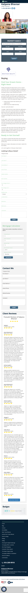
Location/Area (4, 196)
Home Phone (4, 169)
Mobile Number (4, 174)
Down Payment (7, 238)
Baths (20, 51)
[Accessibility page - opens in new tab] (11, 584)
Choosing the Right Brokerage (8, 542)
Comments (3, 210)
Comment (5, 298)
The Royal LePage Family (7, 551)
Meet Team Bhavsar (6, 532)
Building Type (4, 192)
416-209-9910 (7, 8)
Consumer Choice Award (7, 549)
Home (3, 523)
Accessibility (4, 530)
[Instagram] (14, 8)
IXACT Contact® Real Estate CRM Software (16, 579)
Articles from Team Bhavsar (8, 534)
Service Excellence (6, 555)
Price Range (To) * (5, 187)
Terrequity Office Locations (8, 545)
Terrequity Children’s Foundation (9, 553)
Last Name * (4, 160)
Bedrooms (3, 201)
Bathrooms (3, 206)
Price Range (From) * (5, 183)
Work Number (4, 178)
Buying (3, 538)
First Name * (4, 156)
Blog (3, 525)
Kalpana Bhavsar (10, 4)
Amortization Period (8, 247)
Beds (8, 51)
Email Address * (4, 165)
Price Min (8, 46)
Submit (14, 219)
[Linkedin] (12, 8)
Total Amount (7, 234)
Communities (5, 557)
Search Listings (5, 536)
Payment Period (7, 252)
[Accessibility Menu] (3, 589)
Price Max (20, 46)
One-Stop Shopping (6, 547)
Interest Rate (6, 243)
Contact (3, 528)
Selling (3, 540)
